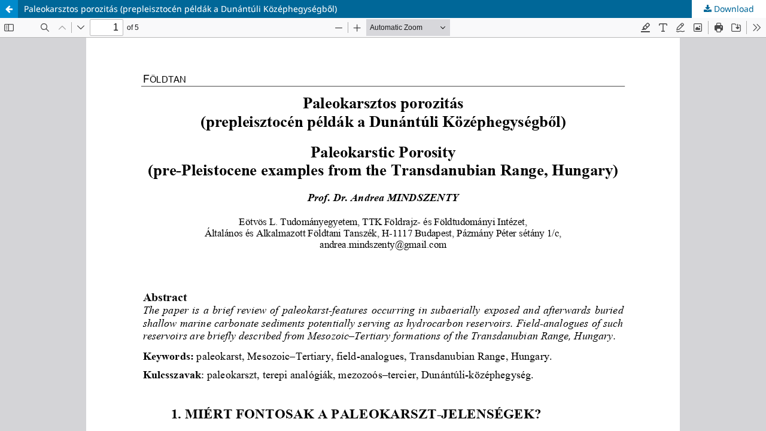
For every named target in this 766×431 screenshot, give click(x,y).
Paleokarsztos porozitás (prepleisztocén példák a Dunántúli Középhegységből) (180, 8)
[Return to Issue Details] (9, 9)
